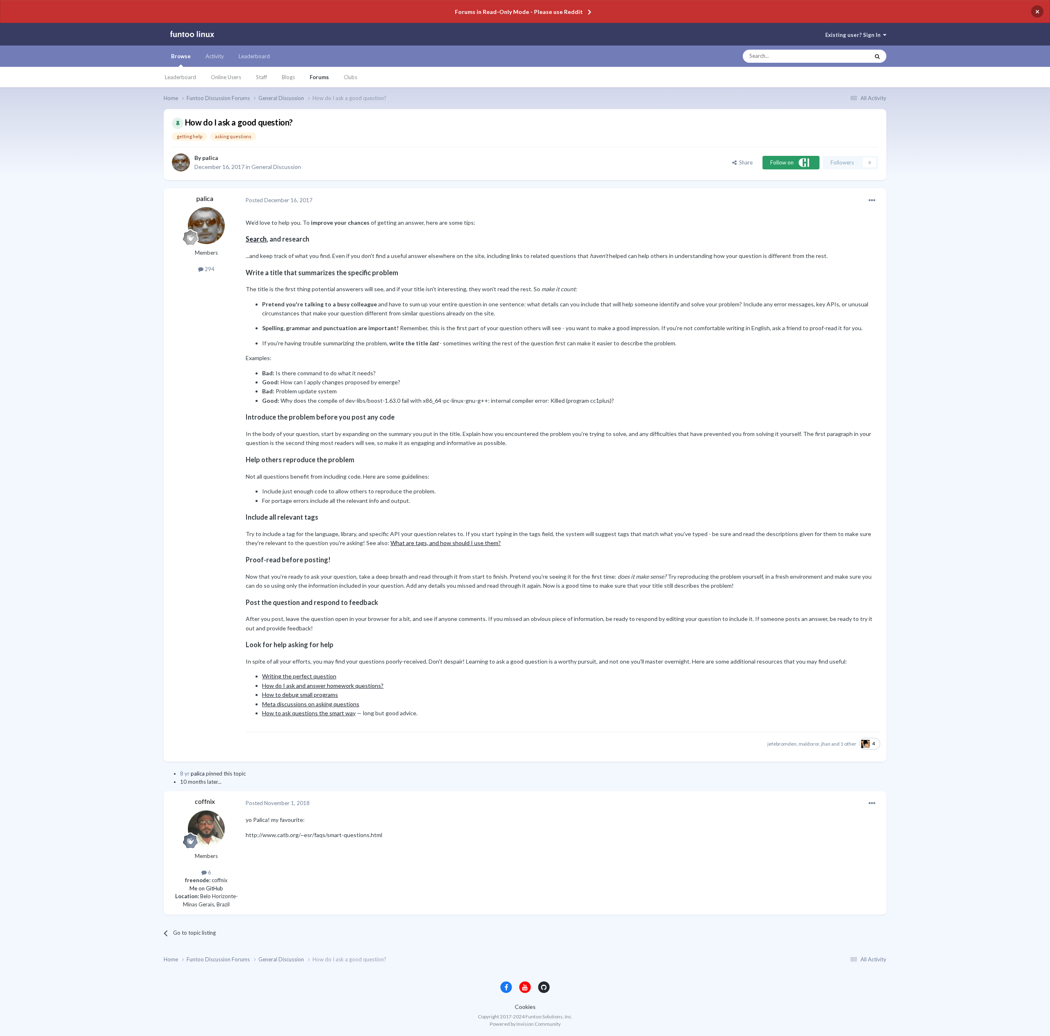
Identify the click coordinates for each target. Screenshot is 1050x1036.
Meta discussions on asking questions (310, 704)
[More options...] (872, 200)
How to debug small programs (300, 694)
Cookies (525, 1006)
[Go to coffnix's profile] (206, 828)
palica (210, 157)
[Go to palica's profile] (181, 162)
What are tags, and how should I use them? (445, 542)
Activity (214, 56)
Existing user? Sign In (854, 35)
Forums (319, 77)
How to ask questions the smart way (309, 713)
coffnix (205, 801)
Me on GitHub (206, 888)
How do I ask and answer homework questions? (322, 685)
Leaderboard (180, 77)
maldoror (809, 744)
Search (256, 239)
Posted (279, 200)
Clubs (350, 77)
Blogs (288, 77)
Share (745, 162)
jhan (826, 744)
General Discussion (276, 166)
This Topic (849, 56)
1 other (848, 744)
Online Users (226, 77)
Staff (261, 77)
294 (209, 269)
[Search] (877, 56)
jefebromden (782, 744)
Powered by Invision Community (525, 1024)
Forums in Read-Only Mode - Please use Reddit (519, 11)
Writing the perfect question (299, 676)
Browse (181, 56)
